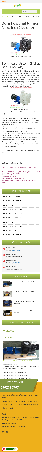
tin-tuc (9, 17)
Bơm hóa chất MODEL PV (12, 218)
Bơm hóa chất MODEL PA (12, 226)
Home (3, 17)
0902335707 (16, 250)
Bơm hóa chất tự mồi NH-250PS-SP (25, 291)
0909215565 (17, 263)
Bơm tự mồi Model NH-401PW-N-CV (25, 282)
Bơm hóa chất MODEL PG (12, 222)
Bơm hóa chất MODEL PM (12, 235)
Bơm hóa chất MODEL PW (12, 214)
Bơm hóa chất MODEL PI (12, 201)
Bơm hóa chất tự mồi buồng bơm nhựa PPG (24, 302)
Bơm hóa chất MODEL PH (12, 231)
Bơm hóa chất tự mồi (11, 197)
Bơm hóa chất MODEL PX (12, 205)
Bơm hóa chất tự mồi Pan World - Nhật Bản (24, 312)
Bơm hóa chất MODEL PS (12, 209)
